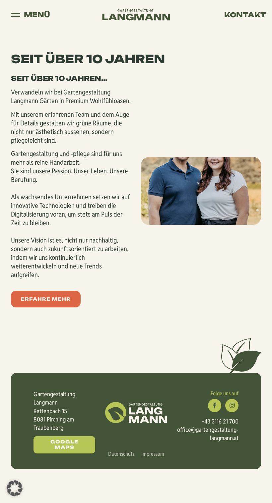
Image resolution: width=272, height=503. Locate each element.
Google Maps (64, 444)
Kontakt (245, 15)
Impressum (152, 453)
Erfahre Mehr (46, 299)
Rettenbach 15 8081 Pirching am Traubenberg (54, 419)
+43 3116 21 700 (220, 421)
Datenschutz (121, 453)
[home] (136, 14)
